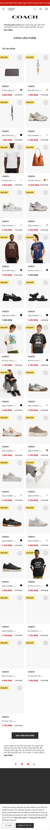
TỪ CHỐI (8, 825)
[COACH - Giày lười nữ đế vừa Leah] (12, 293)
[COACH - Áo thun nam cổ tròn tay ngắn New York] (12, 699)
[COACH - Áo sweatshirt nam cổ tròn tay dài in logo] (38, 609)
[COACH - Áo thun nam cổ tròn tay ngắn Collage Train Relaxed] (12, 338)
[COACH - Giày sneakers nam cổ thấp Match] (12, 519)
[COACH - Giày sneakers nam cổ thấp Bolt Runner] (38, 113)
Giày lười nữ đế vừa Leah (12, 315)
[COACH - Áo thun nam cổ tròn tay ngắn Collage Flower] (38, 338)
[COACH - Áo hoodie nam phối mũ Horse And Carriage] (12, 248)
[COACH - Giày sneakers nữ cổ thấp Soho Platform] (38, 428)
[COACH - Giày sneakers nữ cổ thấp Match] (12, 383)
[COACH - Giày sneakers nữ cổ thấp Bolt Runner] (38, 203)
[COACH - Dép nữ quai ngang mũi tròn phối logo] (12, 654)
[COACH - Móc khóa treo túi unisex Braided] (12, 113)
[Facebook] (16, 764)
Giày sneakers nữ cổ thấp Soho (14, 450)
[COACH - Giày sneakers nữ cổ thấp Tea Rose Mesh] (12, 609)
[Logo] (11, 9)
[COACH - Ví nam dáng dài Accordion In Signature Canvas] (12, 68)
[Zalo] (34, 764)
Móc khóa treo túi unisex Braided (15, 135)
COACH (5, 86)
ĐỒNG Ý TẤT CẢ (24, 825)
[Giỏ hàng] (46, 9)
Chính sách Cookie (20, 817)
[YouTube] (28, 764)
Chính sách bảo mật (36, 817)
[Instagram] (22, 764)
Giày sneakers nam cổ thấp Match (15, 541)
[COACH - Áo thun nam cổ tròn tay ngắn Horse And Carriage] (38, 564)
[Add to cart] (19, 57)
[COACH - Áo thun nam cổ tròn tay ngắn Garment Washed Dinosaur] (38, 248)
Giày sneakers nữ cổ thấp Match (15, 405)
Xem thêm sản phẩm (25, 735)
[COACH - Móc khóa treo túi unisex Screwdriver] (38, 68)
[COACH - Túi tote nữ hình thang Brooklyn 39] (38, 158)
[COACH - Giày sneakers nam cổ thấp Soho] (12, 203)
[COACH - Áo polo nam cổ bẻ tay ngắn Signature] (12, 158)
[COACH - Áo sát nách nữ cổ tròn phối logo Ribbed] (38, 654)
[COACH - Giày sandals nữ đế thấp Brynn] (38, 293)
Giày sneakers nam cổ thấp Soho (15, 225)
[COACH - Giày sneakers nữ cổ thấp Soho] (12, 428)
